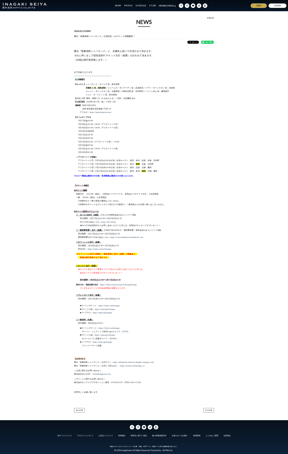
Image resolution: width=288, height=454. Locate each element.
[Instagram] (187, 5)
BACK (211, 18)
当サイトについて (64, 436)
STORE (152, 5)
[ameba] (205, 5)
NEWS (118, 5)
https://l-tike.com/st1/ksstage (99, 249)
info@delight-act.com (102, 374)
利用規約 (121, 436)
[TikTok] (199, 5)
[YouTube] (193, 5)
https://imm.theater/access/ (100, 112)
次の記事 (208, 410)
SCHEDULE (141, 5)
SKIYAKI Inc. (167, 450)
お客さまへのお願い (180, 436)
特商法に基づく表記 (139, 436)
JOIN (258, 5)
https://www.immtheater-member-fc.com (127, 237)
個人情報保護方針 (159, 436)
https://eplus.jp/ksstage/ (102, 312)
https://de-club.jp (109, 222)
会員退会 (227, 436)
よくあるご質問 (212, 436)
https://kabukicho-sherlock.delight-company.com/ (133, 362)
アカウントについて (85, 436)
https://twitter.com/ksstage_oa (132, 366)
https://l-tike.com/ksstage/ (109, 305)
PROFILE (128, 5)
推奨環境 (196, 436)
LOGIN (277, 5)
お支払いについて (106, 436)
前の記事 (79, 410)
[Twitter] (181, 5)
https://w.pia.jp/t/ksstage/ (105, 309)
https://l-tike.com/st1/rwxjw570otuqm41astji (118, 285)
